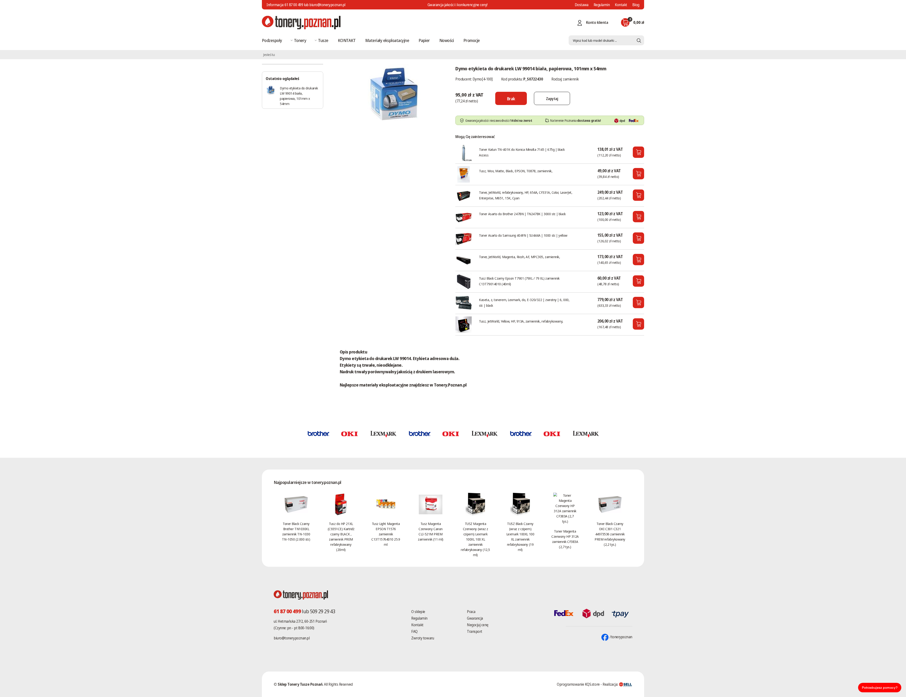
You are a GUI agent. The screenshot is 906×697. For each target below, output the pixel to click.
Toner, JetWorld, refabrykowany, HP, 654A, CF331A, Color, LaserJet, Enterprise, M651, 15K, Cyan (525, 195)
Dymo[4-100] (483, 79)
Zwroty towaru (422, 638)
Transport (474, 631)
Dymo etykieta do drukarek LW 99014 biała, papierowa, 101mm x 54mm (299, 96)
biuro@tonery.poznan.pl (292, 638)
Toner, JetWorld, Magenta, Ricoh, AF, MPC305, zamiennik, (519, 256)
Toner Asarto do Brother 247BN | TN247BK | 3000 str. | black (522, 213)
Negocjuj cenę (477, 624)
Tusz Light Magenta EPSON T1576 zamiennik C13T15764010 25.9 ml (385, 534)
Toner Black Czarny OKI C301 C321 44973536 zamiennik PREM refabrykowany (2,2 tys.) (610, 534)
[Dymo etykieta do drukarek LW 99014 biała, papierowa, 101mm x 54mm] (392, 93)
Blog (635, 4)
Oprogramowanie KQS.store (578, 684)
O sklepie (418, 611)
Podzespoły (272, 40)
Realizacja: (611, 684)
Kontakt (621, 4)
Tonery (300, 40)
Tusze (323, 40)
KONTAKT (347, 40)
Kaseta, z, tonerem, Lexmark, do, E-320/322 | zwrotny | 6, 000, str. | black (524, 302)
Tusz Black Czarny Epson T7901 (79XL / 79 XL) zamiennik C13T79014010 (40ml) (519, 281)
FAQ (414, 631)
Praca (471, 611)
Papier (424, 40)
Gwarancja (475, 618)
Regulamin (602, 4)
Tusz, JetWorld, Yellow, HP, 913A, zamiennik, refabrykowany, (521, 321)
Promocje (471, 40)
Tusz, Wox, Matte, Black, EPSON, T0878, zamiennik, (515, 170)
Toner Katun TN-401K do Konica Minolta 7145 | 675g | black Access (522, 152)
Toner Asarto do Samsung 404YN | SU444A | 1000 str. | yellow (523, 235)
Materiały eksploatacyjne (387, 40)
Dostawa (581, 4)
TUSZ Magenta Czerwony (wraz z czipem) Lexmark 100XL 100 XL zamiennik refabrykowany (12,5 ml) (475, 539)
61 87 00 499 (294, 4)
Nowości (446, 40)
